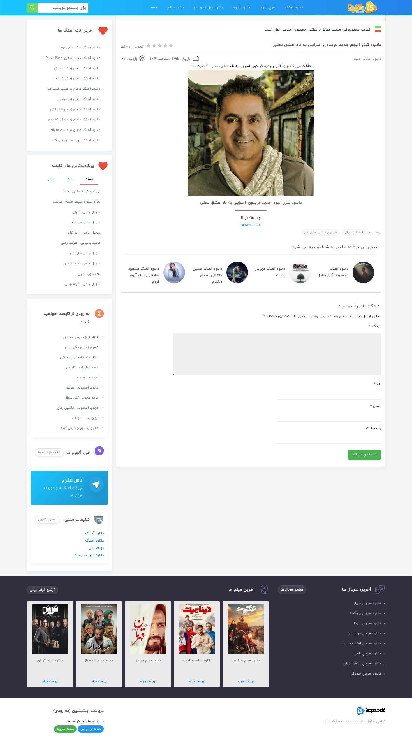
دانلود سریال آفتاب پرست (361, 643)
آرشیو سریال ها (292, 589)
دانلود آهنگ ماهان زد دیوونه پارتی (75, 109)
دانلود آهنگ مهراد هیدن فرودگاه (76, 140)
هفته (89, 179)
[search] (32, 8)
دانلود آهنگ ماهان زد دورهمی (78, 99)
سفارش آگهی (47, 519)
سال (51, 179)
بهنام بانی (96, 547)
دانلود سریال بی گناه (365, 613)
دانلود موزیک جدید (89, 555)
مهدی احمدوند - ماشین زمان (77, 408)
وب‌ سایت (373, 428)
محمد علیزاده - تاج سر (82, 367)
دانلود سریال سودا (367, 623)
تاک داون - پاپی (89, 274)
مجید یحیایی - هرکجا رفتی (80, 243)
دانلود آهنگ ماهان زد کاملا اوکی (77, 68)
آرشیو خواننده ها (49, 452)
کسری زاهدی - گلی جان (81, 347)
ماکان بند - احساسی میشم (79, 357)
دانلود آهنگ (294, 7)
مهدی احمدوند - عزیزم (82, 387)
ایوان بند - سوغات (85, 418)
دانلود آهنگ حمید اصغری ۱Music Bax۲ (72, 58)
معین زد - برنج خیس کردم (79, 428)
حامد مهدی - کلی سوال (81, 398)
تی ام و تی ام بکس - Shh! (81, 191)
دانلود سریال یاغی (367, 653)
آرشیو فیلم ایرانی (42, 590)
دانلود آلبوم (241, 7)
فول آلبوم (267, 7)
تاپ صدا (362, 7)
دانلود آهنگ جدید (367, 58)
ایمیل (375, 406)
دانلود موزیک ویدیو (208, 7)
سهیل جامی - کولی (86, 212)
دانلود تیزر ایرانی (353, 232)
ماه (70, 179)
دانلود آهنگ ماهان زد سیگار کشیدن (74, 119)
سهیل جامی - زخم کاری (83, 233)
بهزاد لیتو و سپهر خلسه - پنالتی (76, 201)
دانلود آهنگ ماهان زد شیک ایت (77, 78)
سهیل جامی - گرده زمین (82, 284)
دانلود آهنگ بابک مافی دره (80, 47)
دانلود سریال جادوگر (366, 673)
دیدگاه (374, 326)
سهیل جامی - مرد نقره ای (81, 263)
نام (377, 384)
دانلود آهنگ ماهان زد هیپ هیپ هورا (73, 89)
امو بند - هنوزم (87, 377)
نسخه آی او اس (90, 729)
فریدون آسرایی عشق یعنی (319, 232)
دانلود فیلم (175, 7)
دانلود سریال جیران (366, 603)
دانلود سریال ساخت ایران (362, 663)
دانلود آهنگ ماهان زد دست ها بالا (75, 130)
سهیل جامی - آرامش (85, 253)
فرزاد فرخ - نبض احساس (80, 337)
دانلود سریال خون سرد (364, 633)
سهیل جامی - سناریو (85, 222)
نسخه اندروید (65, 729)
